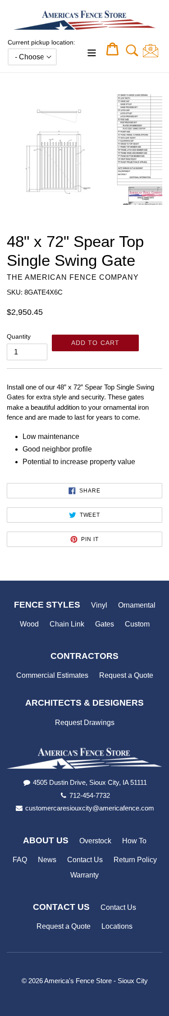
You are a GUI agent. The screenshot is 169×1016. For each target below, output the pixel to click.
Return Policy (135, 860)
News (47, 860)
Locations (116, 926)
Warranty (84, 875)
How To (134, 841)
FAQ (20, 860)
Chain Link (67, 624)
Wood (29, 624)
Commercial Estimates (52, 675)
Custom (137, 624)
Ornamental (136, 605)
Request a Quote (126, 675)
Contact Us (85, 860)
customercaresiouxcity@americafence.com (89, 808)
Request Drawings (84, 722)
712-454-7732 (89, 795)
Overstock (95, 841)
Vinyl (99, 605)
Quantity (19, 336)
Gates (104, 624)
